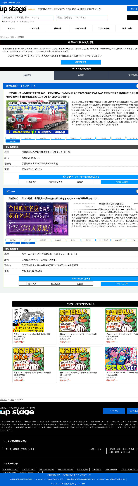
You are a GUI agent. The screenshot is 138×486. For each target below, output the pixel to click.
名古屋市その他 (55, 182)
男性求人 (3, 37)
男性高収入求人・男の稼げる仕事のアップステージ (69, 475)
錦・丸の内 (55, 284)
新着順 (81, 75)
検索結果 (27, 75)
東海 (12, 37)
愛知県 (80, 182)
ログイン (114, 411)
